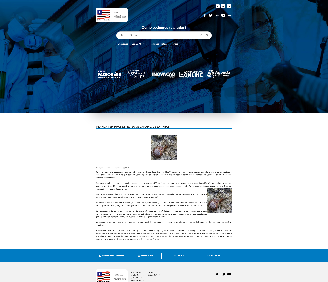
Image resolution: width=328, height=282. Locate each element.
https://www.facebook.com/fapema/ (205, 15)
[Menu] (229, 15)
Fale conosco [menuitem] (214, 255)
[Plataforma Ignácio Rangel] (136, 74)
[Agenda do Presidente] (218, 73)
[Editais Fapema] (191, 74)
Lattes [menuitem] (180, 255)
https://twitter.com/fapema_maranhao (211, 15)
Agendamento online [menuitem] (113, 255)
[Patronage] (109, 75)
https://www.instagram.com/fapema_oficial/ (217, 15)
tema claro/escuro (218, 6)
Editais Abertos (139, 44)
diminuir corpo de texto (229, 6)
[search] (207, 35)
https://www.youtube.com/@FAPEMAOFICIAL (223, 15)
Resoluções (153, 44)
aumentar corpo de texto (223, 6)
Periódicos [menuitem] (147, 255)
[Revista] (163, 74)
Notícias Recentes (169, 44)
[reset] (201, 35)
